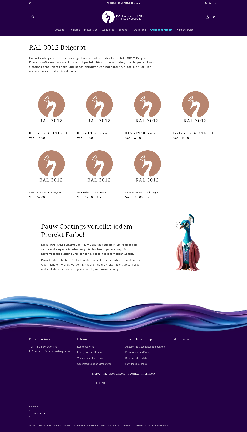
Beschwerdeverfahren (137, 358)
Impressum (139, 425)
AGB (117, 425)
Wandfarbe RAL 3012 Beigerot (93, 192)
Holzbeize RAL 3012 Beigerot (92, 133)
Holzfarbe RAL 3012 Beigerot (140, 133)
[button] (33, 17)
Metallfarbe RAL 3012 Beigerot (45, 192)
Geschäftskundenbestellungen (94, 363)
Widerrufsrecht (81, 425)
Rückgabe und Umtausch (91, 352)
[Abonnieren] (150, 383)
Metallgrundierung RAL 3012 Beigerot (193, 133)
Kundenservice (85, 346)
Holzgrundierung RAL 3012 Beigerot (48, 133)
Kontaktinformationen (157, 425)
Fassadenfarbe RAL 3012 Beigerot (143, 192)
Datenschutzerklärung (137, 352)
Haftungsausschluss (136, 363)
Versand (126, 425)
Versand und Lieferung (90, 358)
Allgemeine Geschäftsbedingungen (145, 346)
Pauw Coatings (44, 425)
